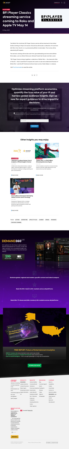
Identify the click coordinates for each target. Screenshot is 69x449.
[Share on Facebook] (37, 75)
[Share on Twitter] (34, 75)
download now (34, 365)
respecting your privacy (40, 108)
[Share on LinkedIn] (32, 75)
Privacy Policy (38, 442)
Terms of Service (31, 442)
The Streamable (17, 67)
